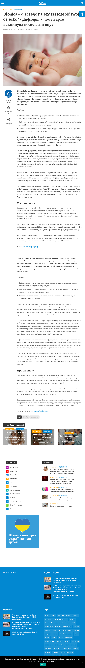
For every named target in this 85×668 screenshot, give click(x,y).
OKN (76, 634)
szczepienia (75, 641)
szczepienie (49, 645)
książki (47, 630)
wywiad (47, 652)
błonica (25, 417)
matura (76, 630)
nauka (55, 634)
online (47, 637)
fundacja (72, 619)
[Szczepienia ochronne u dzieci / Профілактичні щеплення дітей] (45, 497)
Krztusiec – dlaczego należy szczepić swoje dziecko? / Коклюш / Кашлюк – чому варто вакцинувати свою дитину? (15, 437)
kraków (76, 626)
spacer (67, 641)
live (60, 630)
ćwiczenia (57, 656)
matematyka (67, 630)
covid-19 (61, 615)
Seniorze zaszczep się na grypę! (69, 437)
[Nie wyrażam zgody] (82, 662)
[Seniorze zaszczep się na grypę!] (45, 505)
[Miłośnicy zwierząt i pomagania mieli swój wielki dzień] (47, 597)
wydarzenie (67, 648)
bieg (46, 615)
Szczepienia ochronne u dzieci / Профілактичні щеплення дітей (42, 437)
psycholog (68, 637)
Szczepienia (7, 10)
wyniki (75, 648)
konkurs (58, 626)
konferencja (49, 626)
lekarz (54, 630)
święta (65, 656)
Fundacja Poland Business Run (55, 623)
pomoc (54, 637)
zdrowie (55, 652)
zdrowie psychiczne (67, 652)
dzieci (68, 615)
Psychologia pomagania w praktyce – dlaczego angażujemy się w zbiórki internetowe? (65, 580)
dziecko (74, 615)
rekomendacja (49, 641)
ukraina (73, 645)
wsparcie (48, 648)
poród (61, 637)
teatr (67, 645)
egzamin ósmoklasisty (60, 619)
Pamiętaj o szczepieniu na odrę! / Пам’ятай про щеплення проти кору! (62, 491)
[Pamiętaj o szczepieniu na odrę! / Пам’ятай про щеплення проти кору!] (45, 489)
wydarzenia (57, 648)
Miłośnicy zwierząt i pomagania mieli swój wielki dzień (65, 596)
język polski (71, 623)
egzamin (48, 619)
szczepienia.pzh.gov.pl (31, 247)
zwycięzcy (48, 656)
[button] (82, 14)
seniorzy (59, 641)
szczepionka (34, 417)
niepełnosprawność (66, 634)
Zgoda (43, 665)
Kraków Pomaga (8, 101)
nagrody (48, 634)
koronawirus (67, 626)
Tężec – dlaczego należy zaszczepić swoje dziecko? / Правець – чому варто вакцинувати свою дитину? (62, 481)
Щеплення (18, 10)
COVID (53, 615)
